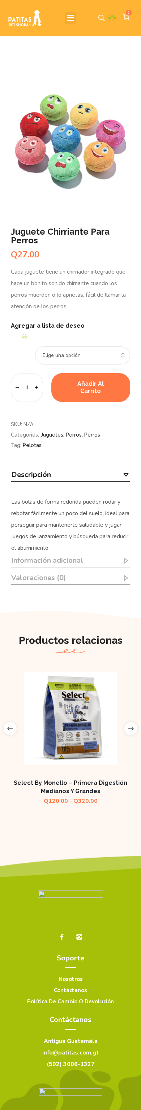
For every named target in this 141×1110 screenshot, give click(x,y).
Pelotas (32, 445)
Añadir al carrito (90, 387)
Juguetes (51, 435)
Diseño (18, 348)
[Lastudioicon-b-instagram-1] (79, 937)
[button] (70, 18)
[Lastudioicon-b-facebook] (62, 937)
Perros (74, 435)
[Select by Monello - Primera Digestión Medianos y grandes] (70, 718)
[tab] (70, 475)
